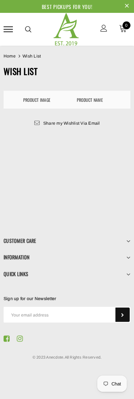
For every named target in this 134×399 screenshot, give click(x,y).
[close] (126, 6)
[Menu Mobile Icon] (8, 29)
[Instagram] (20, 338)
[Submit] (122, 315)
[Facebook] (7, 338)
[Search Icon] (28, 29)
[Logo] (66, 28)
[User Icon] (103, 29)
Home (10, 56)
